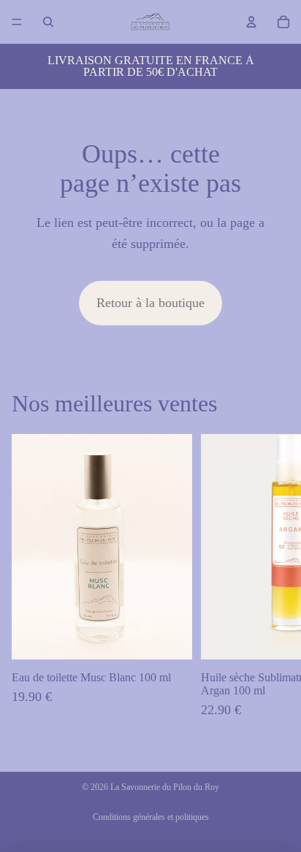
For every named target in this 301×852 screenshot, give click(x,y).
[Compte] (251, 22)
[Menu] (17, 22)
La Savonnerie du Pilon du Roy (164, 787)
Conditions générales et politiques (151, 817)
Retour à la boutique (150, 302)
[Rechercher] (48, 22)
